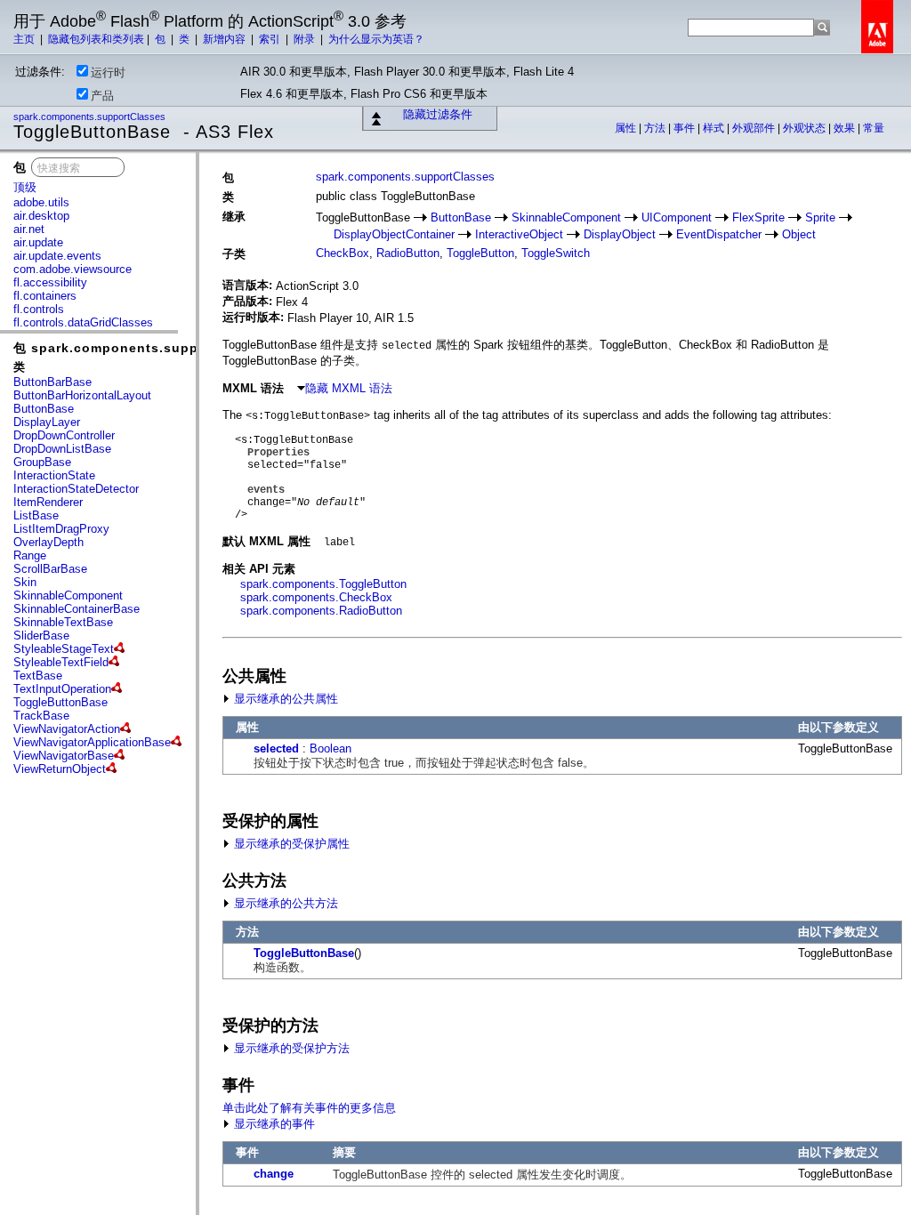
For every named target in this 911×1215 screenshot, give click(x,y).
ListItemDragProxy (61, 528)
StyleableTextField (61, 662)
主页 (25, 39)
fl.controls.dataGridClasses (83, 322)
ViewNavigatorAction (66, 729)
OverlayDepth (48, 542)
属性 (627, 128)
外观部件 (755, 128)
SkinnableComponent (68, 595)
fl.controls (38, 309)
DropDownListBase (62, 448)
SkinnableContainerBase (76, 609)
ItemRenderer (48, 502)
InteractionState (54, 475)
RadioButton (407, 253)
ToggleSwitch (555, 253)
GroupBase (42, 462)
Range (29, 555)
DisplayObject (620, 234)
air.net (28, 229)
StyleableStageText (63, 649)
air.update (38, 242)
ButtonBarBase (52, 382)
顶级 (24, 187)
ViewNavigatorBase (63, 755)
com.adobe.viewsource (72, 269)
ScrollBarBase (50, 568)
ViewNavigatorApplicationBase (92, 742)
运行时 (108, 72)
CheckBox (342, 253)
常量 (873, 128)
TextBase (37, 675)
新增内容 (225, 39)
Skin (24, 582)
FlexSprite (758, 217)
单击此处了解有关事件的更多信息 (309, 1107)
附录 (306, 39)
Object (799, 234)
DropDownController (64, 435)
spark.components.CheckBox (316, 597)
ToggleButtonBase (60, 702)
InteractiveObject (519, 234)
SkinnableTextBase (63, 622)
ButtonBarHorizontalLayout (82, 395)
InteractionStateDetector (76, 488)
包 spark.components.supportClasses (142, 348)
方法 (656, 128)
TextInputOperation (62, 689)
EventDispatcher (719, 234)
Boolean (330, 748)
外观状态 (805, 128)
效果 (846, 128)
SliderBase (41, 635)
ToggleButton (480, 253)
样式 (715, 128)
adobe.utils (41, 202)
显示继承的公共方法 (284, 903)
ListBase (36, 515)
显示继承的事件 (272, 1124)
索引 (271, 39)
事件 (685, 128)
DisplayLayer (46, 422)
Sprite (820, 217)
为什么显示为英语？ (376, 39)
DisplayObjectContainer (394, 234)
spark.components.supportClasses (90, 116)
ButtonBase (43, 408)
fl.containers (45, 295)
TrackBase (41, 715)
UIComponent (676, 217)
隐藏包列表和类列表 (96, 39)
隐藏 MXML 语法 (348, 388)
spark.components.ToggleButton (323, 584)
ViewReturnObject (59, 769)
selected (276, 748)
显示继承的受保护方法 (290, 1048)
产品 (102, 95)
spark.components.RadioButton (321, 610)
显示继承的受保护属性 (290, 843)
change (274, 1173)
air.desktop (41, 215)
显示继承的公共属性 (284, 698)
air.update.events (57, 255)
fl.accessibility (50, 282)
